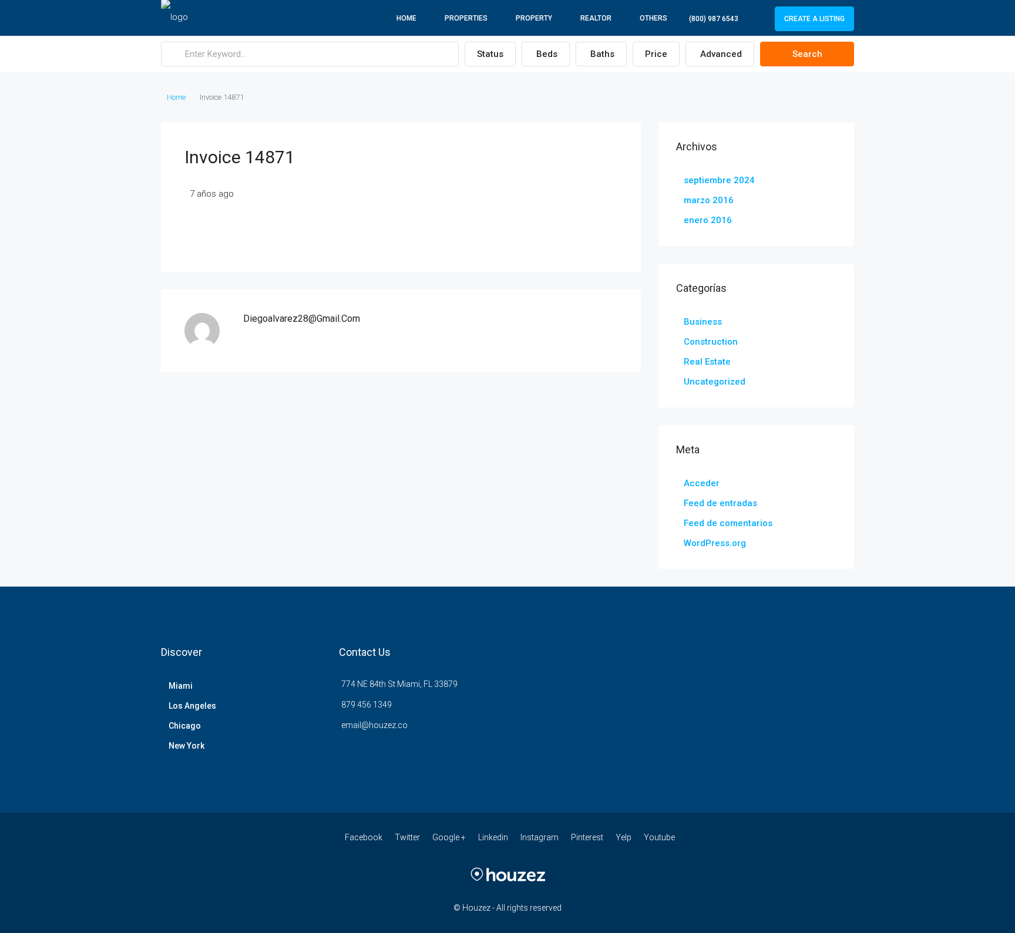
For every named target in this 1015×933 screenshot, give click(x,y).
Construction (711, 341)
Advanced (721, 54)
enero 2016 (708, 220)
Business (703, 321)
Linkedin (494, 837)
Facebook (364, 837)
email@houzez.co (374, 725)
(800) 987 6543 (713, 19)
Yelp (624, 837)
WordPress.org (715, 543)
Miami (181, 686)
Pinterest (588, 837)
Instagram (540, 837)
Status (490, 54)
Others (653, 18)
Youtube (659, 837)
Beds (546, 54)
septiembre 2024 (719, 180)
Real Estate (707, 361)
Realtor (595, 18)
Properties (466, 18)
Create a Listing (814, 19)
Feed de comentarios (728, 523)
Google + (450, 837)
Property (534, 18)
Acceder (702, 483)
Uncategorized (714, 381)
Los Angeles (192, 705)
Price (656, 54)
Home (406, 18)
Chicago (185, 725)
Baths (602, 54)
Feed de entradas (720, 503)
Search (807, 54)
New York (186, 745)
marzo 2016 (709, 200)
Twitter (408, 837)
